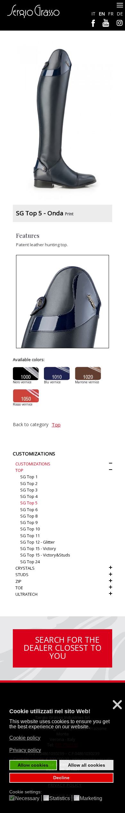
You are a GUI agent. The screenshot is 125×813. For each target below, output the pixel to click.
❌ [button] (117, 705)
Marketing (91, 798)
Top (56, 424)
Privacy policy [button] (25, 750)
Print (69, 214)
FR (111, 14)
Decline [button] (61, 777)
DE (120, 14)
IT (94, 14)
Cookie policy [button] (24, 738)
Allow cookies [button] (33, 765)
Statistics (59, 798)
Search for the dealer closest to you (63, 647)
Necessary (27, 798)
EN (102, 14)
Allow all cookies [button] (86, 765)
